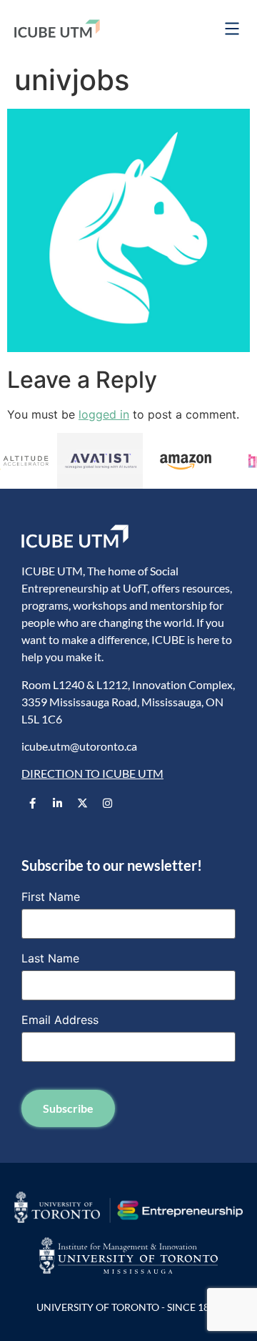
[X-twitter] (82, 803)
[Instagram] (107, 803)
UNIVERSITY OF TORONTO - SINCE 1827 (128, 1307)
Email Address (60, 1019)
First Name (50, 896)
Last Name (50, 958)
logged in (104, 414)
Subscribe (68, 1108)
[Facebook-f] (32, 803)
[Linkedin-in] (57, 803)
